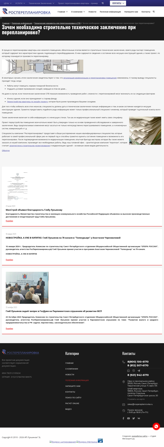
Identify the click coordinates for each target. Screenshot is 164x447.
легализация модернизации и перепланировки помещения (90, 78)
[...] (102, 3)
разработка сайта (139, 436)
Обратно (6, 150)
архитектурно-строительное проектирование (29, 145)
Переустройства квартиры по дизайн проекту (27, 101)
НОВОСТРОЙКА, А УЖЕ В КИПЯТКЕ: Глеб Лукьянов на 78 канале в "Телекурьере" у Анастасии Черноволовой (63, 237)
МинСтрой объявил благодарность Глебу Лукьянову (34, 209)
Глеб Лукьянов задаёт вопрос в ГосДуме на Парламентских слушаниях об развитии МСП (54, 311)
